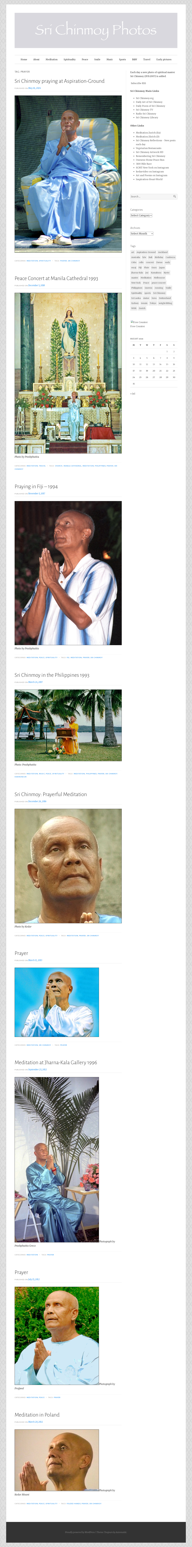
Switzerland (165, 298)
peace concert (159, 283)
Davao (159, 262)
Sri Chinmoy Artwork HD (149, 152)
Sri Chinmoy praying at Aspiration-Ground (60, 81)
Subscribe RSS (138, 83)
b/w (144, 257)
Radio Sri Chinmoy (146, 113)
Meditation (51, 59)
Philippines (100, 466)
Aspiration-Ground (146, 252)
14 (160, 364)
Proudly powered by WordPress (80, 1532)
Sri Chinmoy (74, 261)
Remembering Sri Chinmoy (150, 156)
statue (146, 298)
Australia (135, 257)
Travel (146, 59)
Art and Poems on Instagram (151, 175)
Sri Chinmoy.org (145, 98)
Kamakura (156, 272)
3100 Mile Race (144, 164)
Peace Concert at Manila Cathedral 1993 (56, 278)
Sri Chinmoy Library (147, 117)
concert (150, 262)
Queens (148, 288)
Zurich (142, 308)
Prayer (21, 953)
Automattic (121, 1532)
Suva (154, 298)
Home (24, 59)
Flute (146, 267)
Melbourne (159, 277)
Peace (85, 59)
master (134, 277)
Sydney (135, 303)
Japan (162, 267)
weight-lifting (165, 303)
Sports (122, 59)
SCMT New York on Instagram (152, 167)
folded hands (74, 1504)
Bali (150, 257)
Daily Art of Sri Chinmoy (149, 102)
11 (140, 364)
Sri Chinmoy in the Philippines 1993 (52, 675)
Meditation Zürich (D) (147, 136)
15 (167, 364)
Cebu (133, 262)
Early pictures (163, 59)
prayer (63, 261)
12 (147, 364)
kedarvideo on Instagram (150, 171)
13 (154, 364)
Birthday (159, 257)
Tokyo (153, 303)
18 (140, 371)
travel (42, 466)
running (159, 288)
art (132, 252)
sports (147, 293)
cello (141, 262)
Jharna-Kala (137, 272)
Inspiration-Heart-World (149, 179)
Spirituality (70, 59)
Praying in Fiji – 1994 (36, 486)
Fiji (68, 658)
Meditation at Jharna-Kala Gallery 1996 (56, 1062)
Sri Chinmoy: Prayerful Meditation (51, 794)
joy (146, 272)
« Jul (132, 393)
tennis (144, 303)
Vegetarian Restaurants (148, 148)
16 (174, 364)
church (58, 466)
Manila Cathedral (73, 466)
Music (110, 59)
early (167, 262)
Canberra (170, 257)
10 (134, 364)
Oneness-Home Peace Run (150, 160)
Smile (97, 59)
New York (136, 283)
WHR (133, 308)
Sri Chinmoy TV (144, 109)
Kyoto (166, 272)
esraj (133, 267)
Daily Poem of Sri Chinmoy (150, 106)
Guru (154, 267)
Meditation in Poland (37, 1415)
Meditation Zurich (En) (148, 132)
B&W (134, 59)
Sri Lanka (136, 298)
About (36, 59)
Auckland (163, 252)
